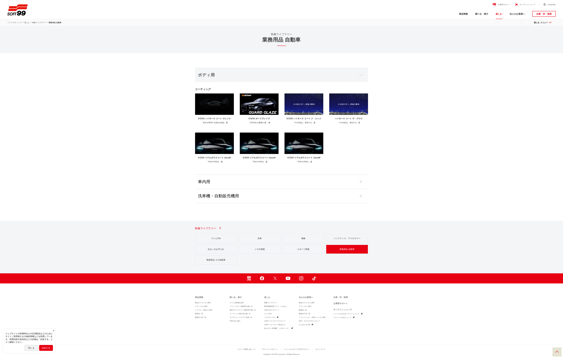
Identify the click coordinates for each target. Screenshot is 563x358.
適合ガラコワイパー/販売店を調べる (243, 310)
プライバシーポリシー (270, 349)
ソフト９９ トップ (14, 23)
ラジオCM (268, 313)
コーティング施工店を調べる (240, 313)
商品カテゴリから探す (203, 303)
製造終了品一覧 (200, 317)
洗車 (260, 238)
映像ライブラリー (39, 23)
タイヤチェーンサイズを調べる (241, 317)
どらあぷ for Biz (304, 324)
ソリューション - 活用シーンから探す (312, 317)
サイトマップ (320, 349)
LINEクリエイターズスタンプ (274, 321)
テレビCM (216, 238)
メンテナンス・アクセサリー (347, 238)
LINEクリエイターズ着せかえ (274, 324)
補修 (303, 238)
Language (551, 5)
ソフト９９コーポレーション (17, 10)
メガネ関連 (260, 249)
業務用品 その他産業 (215, 260)
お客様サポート (504, 5)
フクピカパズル (269, 317)
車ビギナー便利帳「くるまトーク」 (277, 328)
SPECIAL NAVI (235, 321)
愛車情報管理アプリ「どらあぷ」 (276, 306)
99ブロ (249, 278)
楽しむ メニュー (541, 22)
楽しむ (499, 14)
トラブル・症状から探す (204, 310)
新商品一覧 (199, 313)
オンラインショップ (527, 5)
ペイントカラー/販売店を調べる (241, 306)
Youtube (288, 278)
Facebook (262, 278)
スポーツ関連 (303, 249)
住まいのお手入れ (216, 249)
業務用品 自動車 (347, 249)
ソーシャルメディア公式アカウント (297, 349)
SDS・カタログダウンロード (309, 321)
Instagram (301, 278)
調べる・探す (481, 14)
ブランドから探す (201, 306)
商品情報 (463, 14)
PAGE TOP (557, 352)
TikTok (314, 278)
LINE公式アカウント (271, 310)
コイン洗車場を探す (237, 303)
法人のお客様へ (517, 14)
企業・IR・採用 (544, 14)
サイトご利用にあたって (247, 349)
